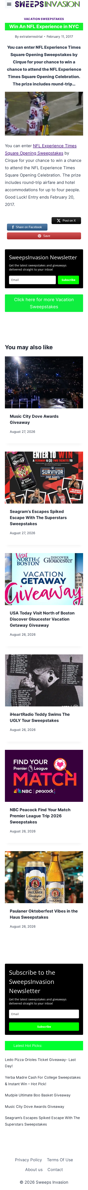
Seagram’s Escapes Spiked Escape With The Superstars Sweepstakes (38, 517)
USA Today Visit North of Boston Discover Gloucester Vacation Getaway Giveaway (42, 619)
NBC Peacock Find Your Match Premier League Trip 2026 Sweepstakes (40, 815)
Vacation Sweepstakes (44, 19)
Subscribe (68, 280)
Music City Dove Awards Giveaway (34, 1106)
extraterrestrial (31, 36)
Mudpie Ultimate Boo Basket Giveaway (38, 1095)
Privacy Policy (28, 1159)
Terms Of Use (60, 1159)
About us (34, 1169)
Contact (55, 1169)
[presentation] (44, 382)
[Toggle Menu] (9, 4)
